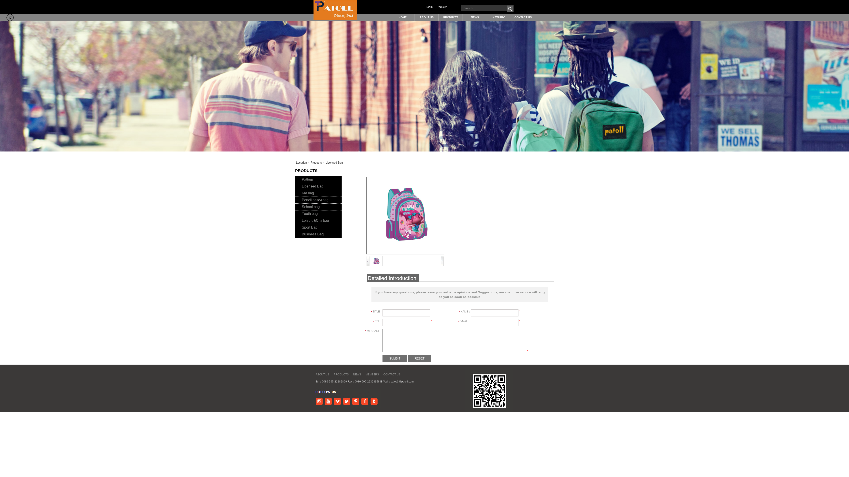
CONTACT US (523, 17)
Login (429, 7)
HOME (403, 17)
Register (442, 7)
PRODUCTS (450, 17)
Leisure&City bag (315, 220)
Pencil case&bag (315, 200)
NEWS (475, 17)
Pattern (307, 179)
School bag (311, 207)
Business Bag (313, 234)
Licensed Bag (312, 186)
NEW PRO (499, 17)
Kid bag (308, 193)
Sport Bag (309, 227)
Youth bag (310, 214)
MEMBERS (372, 374)
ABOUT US (427, 17)
